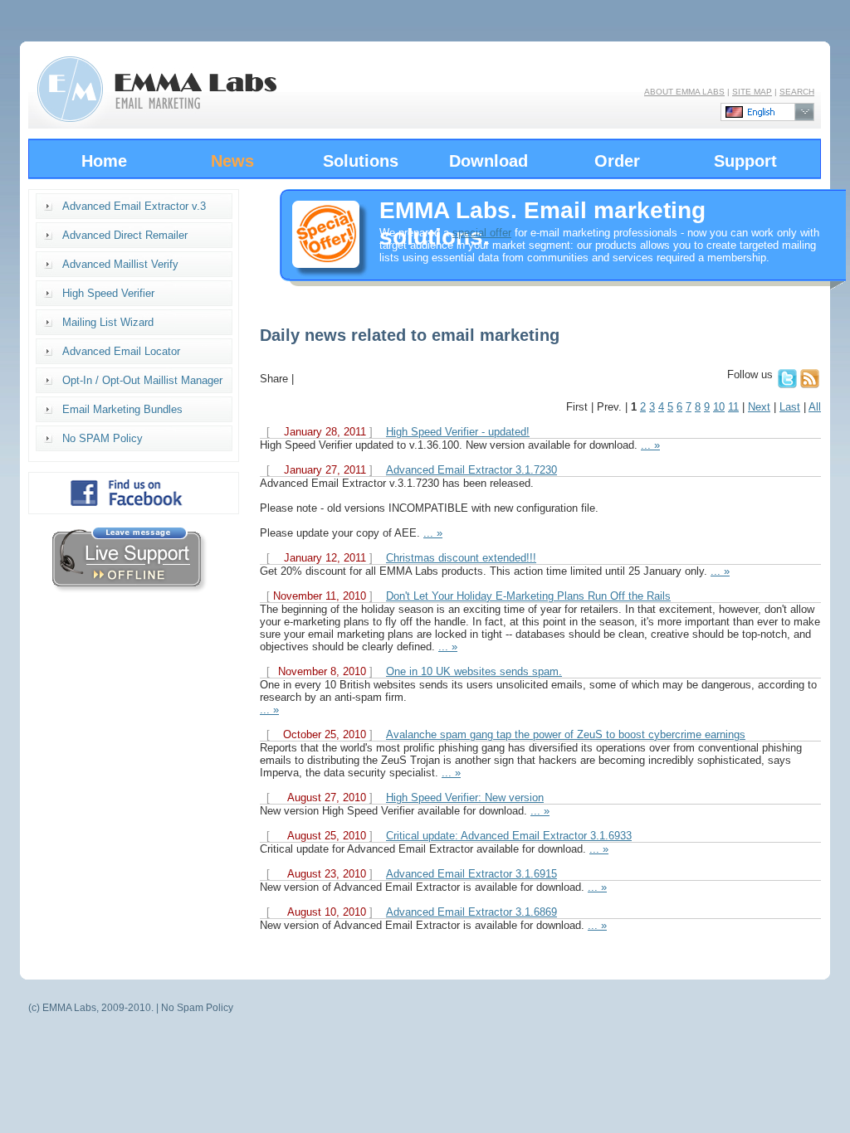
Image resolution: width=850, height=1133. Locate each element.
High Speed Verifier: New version (465, 797)
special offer (481, 232)
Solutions (360, 161)
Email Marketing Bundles (122, 409)
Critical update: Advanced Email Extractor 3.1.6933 (509, 835)
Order (617, 161)
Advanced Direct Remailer (125, 235)
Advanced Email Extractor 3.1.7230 (471, 470)
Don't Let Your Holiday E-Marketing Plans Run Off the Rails (528, 596)
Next (759, 407)
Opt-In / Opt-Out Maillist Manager (142, 380)
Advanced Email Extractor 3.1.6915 (471, 874)
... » (650, 445)
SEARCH (796, 91)
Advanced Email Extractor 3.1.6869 (471, 912)
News (232, 161)
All (814, 407)
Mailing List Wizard (108, 322)
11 (733, 407)
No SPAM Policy (102, 438)
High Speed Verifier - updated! (458, 431)
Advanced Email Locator (121, 351)
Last (789, 407)
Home (104, 161)
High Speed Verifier (108, 293)
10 (719, 407)
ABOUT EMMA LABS (684, 91)
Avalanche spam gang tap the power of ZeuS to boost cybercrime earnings (565, 734)
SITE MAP (752, 91)
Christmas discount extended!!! (461, 558)
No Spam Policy (197, 1008)
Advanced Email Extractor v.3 (134, 206)
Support (745, 161)
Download (488, 161)
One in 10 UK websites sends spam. (474, 671)
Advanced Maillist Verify (120, 264)
